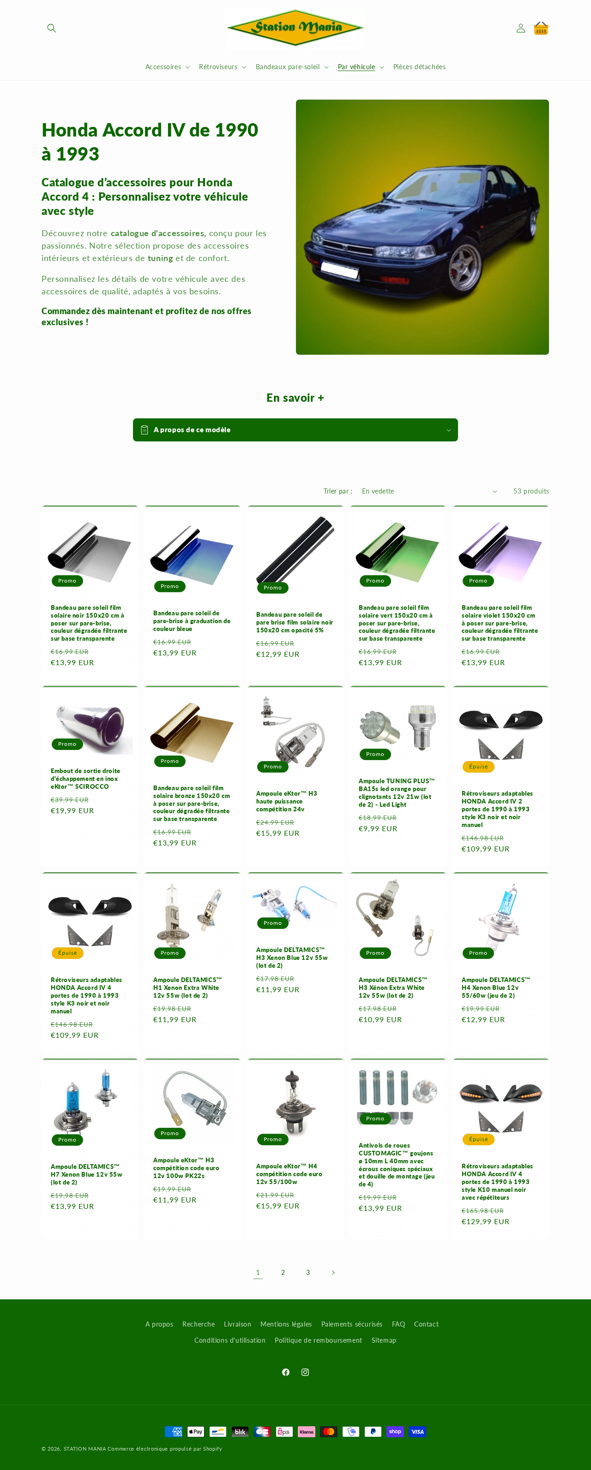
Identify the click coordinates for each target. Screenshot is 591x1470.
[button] (52, 28)
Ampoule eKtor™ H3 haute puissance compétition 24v (286, 801)
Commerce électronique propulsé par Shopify (165, 1449)
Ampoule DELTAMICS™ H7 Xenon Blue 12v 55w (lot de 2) (87, 1174)
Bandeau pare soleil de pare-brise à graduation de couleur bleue (192, 621)
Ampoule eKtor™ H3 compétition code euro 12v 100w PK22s (186, 1167)
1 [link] (258, 1272)
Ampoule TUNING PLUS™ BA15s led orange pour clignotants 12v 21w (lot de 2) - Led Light (397, 793)
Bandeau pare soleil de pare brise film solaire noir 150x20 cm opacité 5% (294, 622)
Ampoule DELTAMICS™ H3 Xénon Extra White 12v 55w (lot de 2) (393, 988)
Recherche (198, 1324)
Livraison (237, 1324)
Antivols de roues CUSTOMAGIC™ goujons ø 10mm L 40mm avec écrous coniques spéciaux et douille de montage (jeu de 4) (397, 1165)
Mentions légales (286, 1324)
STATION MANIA (85, 1449)
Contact (426, 1324)
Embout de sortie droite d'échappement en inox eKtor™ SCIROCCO (86, 778)
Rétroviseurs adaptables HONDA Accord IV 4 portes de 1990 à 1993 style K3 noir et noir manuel (86, 995)
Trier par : (338, 491)
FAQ (398, 1324)
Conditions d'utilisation (229, 1340)
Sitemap (384, 1340)
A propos (159, 1324)
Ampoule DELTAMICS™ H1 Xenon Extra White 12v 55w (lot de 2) (188, 988)
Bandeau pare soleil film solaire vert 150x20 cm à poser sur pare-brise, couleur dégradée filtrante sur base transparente (397, 623)
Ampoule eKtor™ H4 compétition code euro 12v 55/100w (289, 1173)
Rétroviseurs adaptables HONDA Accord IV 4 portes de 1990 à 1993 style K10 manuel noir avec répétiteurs (497, 1181)
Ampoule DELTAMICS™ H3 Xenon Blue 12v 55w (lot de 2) (292, 957)
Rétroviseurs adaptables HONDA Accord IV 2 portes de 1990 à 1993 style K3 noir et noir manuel (497, 809)
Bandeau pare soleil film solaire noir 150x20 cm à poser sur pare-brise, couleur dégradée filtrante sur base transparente (89, 623)
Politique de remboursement (318, 1340)
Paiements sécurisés (352, 1324)
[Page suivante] (333, 1272)
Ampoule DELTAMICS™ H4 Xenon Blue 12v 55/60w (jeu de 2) (496, 988)
